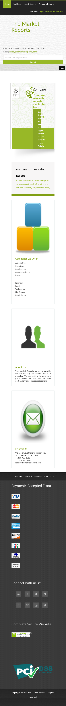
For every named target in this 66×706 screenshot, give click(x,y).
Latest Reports (30, 4)
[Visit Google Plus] (27, 605)
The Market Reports (25, 27)
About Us (18, 477)
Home (7, 4)
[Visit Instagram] (36, 605)
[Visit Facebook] (27, 594)
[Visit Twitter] (36, 594)
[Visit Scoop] (18, 605)
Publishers (16, 4)
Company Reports (46, 4)
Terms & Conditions (33, 477)
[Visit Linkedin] (18, 594)
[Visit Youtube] (45, 594)
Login (41, 11)
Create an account (54, 11)
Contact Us (49, 477)
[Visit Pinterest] (45, 605)
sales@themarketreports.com (23, 52)
